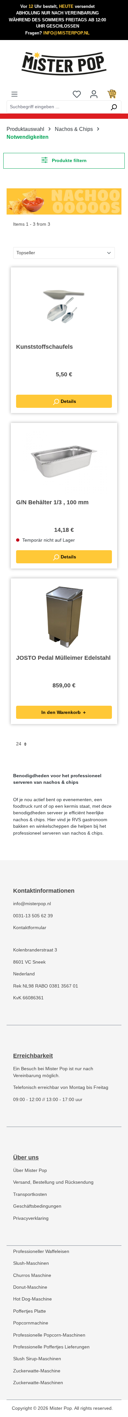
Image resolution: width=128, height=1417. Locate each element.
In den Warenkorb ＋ (64, 712)
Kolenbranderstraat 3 (35, 950)
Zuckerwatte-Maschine (36, 1370)
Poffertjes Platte (29, 1311)
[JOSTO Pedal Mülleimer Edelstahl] (64, 616)
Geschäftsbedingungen (37, 1206)
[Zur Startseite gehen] (64, 63)
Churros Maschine (32, 1275)
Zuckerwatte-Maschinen (38, 1382)
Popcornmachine (30, 1323)
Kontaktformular (29, 927)
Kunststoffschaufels (44, 347)
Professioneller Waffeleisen (41, 1251)
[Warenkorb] (111, 93)
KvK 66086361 (28, 997)
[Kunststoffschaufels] (64, 305)
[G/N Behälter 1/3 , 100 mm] (64, 461)
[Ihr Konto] (93, 93)
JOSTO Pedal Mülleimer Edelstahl (63, 658)
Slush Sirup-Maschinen (37, 1358)
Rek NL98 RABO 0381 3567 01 (45, 986)
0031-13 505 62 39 (33, 915)
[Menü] (14, 93)
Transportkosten (30, 1194)
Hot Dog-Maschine (32, 1299)
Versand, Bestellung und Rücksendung (53, 1182)
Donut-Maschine (30, 1287)
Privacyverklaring (31, 1218)
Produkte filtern (69, 160)
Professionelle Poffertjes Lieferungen (51, 1346)
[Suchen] (113, 107)
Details (67, 401)
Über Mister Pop (30, 1170)
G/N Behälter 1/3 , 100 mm (52, 502)
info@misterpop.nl (32, 903)
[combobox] (56, 107)
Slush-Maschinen (31, 1263)
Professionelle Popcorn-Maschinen (49, 1335)
